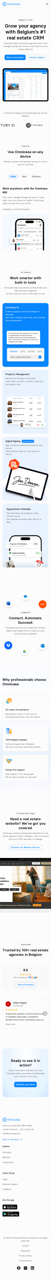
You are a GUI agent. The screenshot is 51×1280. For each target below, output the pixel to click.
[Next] (45, 1013)
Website (6, 1157)
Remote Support (10, 1184)
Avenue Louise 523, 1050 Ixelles (17, 1125)
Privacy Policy (25, 1255)
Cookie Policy (25, 1260)
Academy (6, 1189)
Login (4, 1179)
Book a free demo (10, 1139)
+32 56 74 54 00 (9, 1129)
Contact (25, 1245)
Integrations (8, 1162)
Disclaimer (25, 1250)
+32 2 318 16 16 (27, 1129)
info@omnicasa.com (11, 1133)
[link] (11, 4)
